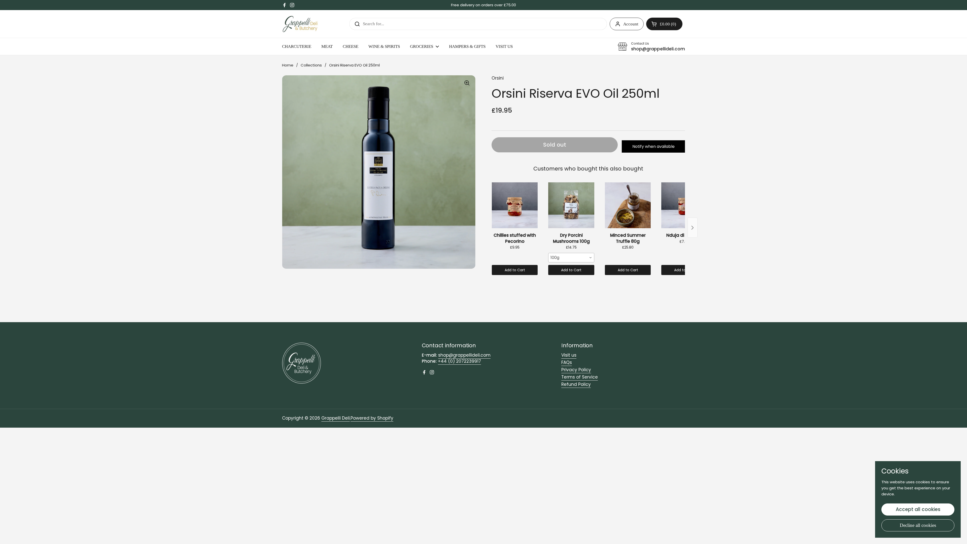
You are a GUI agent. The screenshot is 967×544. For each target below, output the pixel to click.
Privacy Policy (576, 370)
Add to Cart (515, 270)
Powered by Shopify (372, 418)
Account (630, 24)
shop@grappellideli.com (464, 355)
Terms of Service (579, 377)
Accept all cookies (918, 509)
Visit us (568, 355)
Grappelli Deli (335, 418)
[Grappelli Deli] (300, 24)
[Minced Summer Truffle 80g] (628, 205)
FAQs (566, 362)
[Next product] (692, 228)
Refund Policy (576, 384)
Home (287, 65)
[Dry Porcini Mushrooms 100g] (571, 205)
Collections (311, 65)
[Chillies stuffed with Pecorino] (515, 205)
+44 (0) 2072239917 (459, 361)
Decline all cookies (918, 525)
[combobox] (571, 257)
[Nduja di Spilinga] (684, 205)
